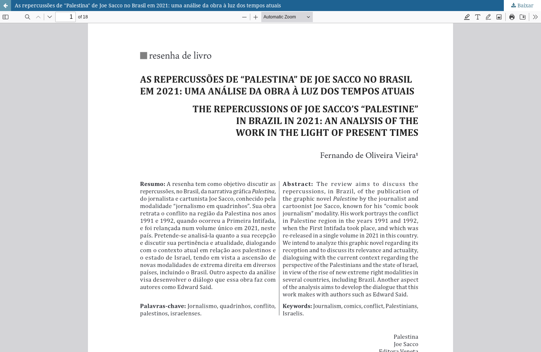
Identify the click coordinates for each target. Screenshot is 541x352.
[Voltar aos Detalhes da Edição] (5, 5)
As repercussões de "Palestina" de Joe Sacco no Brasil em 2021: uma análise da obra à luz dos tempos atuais (148, 5)
